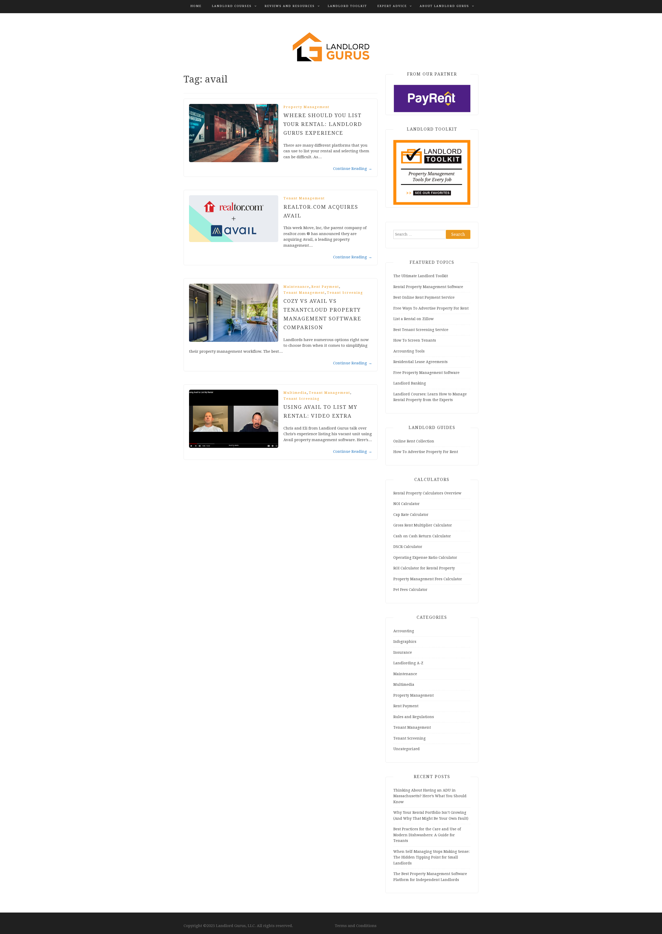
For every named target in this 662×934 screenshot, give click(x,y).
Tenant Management (304, 198)
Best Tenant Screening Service (420, 330)
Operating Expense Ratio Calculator (425, 557)
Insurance (402, 652)
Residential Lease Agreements (420, 362)
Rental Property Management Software (428, 287)
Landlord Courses (232, 6)
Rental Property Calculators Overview (427, 493)
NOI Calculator (406, 504)
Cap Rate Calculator (410, 515)
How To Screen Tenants (414, 340)
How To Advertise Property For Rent (425, 452)
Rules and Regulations (413, 717)
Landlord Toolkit (347, 6)
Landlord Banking (409, 383)
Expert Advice (392, 6)
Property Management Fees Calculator (427, 579)
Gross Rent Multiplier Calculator (422, 525)
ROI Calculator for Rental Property (424, 568)
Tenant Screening (345, 293)
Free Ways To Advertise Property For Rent (431, 308)
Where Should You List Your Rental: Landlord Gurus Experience (322, 124)
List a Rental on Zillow (413, 319)
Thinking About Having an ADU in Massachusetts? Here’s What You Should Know (430, 796)
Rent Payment (325, 287)
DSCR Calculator (407, 547)
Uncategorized (406, 749)
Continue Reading (352, 168)
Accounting (403, 631)
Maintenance (296, 287)
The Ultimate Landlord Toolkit (420, 276)
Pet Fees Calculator (410, 589)
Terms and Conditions (356, 925)
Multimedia (295, 393)
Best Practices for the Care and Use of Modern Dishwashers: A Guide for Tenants (427, 835)
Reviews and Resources (290, 6)
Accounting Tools (409, 351)
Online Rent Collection (413, 441)
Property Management (306, 107)
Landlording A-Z (408, 663)
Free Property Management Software (426, 373)
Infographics (404, 641)
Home (195, 6)
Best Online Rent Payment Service (424, 297)
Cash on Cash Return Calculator (422, 536)
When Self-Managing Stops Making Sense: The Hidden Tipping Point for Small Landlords (431, 857)
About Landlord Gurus (444, 6)
